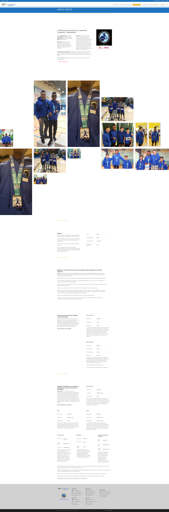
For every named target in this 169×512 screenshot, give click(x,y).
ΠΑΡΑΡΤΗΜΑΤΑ (162, 4)
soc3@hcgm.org (76, 499)
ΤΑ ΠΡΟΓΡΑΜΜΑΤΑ (145, 4)
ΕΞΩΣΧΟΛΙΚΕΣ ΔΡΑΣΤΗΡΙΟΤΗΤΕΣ (154, 4)
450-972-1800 (103, 496)
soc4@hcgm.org (90, 490)
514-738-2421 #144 (76, 495)
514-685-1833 (75, 504)
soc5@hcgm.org (90, 499)
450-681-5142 (89, 504)
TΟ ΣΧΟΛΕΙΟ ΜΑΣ (115, 4)
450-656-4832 (89, 495)
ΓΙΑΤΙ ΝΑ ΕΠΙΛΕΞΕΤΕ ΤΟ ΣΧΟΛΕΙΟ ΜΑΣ (125, 4)
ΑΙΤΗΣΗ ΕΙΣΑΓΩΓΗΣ (136, 4)
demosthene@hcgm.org (106, 491)
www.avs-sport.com (62, 248)
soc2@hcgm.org (76, 490)
